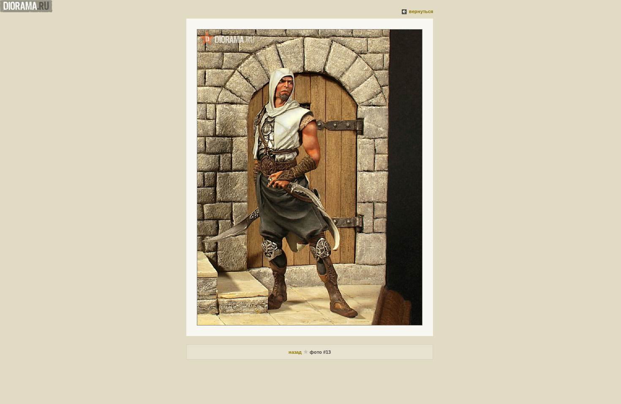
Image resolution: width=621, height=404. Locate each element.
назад (295, 352)
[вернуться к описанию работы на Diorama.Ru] (405, 11)
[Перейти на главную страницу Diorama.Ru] (26, 10)
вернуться (421, 11)
